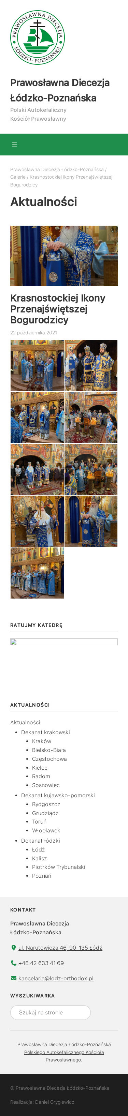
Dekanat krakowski (45, 732)
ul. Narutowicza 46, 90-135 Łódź (60, 948)
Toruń (39, 821)
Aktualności (25, 722)
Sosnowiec (46, 785)
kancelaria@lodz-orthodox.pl (56, 978)
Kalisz (39, 858)
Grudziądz (45, 813)
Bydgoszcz (46, 804)
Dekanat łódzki (40, 841)
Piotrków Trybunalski (58, 867)
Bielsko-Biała (49, 750)
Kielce (39, 768)
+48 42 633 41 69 (41, 963)
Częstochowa (49, 759)
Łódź (38, 849)
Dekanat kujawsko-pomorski (58, 795)
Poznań (41, 876)
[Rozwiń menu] (14, 144)
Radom (41, 776)
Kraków (41, 741)
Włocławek (46, 830)
